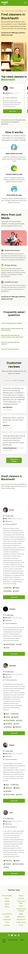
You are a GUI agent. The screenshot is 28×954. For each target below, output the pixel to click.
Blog (3, 942)
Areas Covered (10, 11)
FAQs (4, 940)
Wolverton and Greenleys (21, 909)
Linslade (7, 916)
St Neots (7, 901)
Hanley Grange (21, 922)
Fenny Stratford (7, 914)
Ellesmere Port (21, 919)
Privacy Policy (13, 940)
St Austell (21, 898)
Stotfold (7, 904)
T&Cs (22, 940)
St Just (21, 925)
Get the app (14, 950)
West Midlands (19, 11)
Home (2, 11)
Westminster (21, 916)
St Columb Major (7, 895)
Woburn (21, 895)
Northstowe (7, 919)
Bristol (21, 914)
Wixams (7, 906)
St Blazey (7, 925)
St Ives (21, 906)
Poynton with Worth (21, 902)
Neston (7, 898)
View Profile (12, 111)
